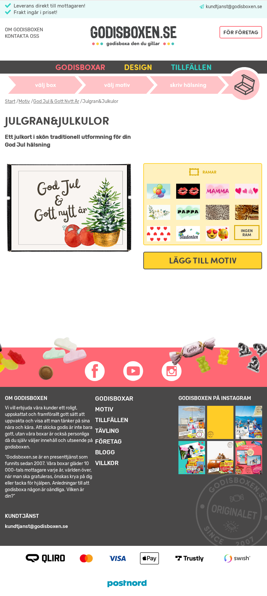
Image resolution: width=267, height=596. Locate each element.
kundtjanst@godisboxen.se (233, 6)
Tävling (107, 430)
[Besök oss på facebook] (95, 371)
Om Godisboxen (24, 30)
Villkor (107, 463)
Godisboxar (80, 67)
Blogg (105, 452)
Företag (108, 441)
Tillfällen (191, 67)
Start (10, 101)
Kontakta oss (22, 36)
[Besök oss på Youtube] (133, 371)
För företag (240, 32)
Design (138, 67)
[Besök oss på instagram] (172, 371)
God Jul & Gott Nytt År (56, 101)
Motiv (24, 101)
